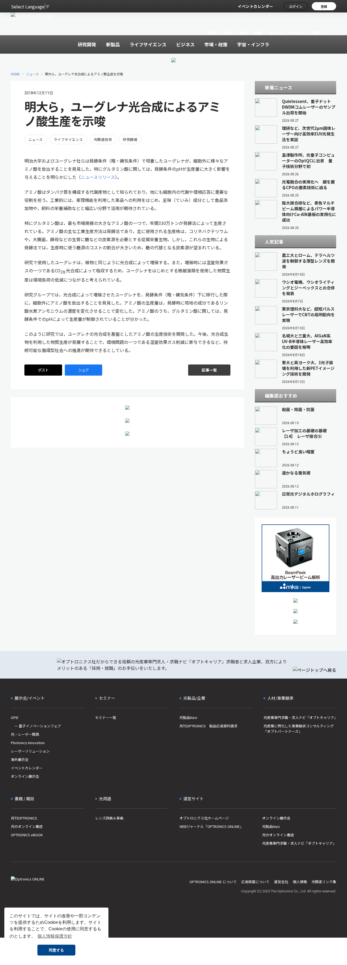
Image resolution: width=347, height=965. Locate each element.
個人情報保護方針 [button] (54, 936)
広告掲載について (255, 881)
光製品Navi (188, 717)
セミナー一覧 (105, 717)
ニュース (32, 74)
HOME (15, 74)
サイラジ (297, 33)
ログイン (295, 6)
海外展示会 (19, 759)
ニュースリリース (98, 177)
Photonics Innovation (28, 742)
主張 (228, 33)
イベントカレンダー (255, 6)
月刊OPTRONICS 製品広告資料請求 (208, 725)
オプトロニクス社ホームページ (204, 818)
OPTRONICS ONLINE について (213, 881)
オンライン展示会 (25, 776)
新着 (212, 33)
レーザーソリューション (30, 751)
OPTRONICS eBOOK (27, 834)
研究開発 (130, 139)
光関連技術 (103, 139)
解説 (243, 33)
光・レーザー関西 (25, 734)
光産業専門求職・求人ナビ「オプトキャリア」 (300, 717)
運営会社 (281, 881)
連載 (317, 33)
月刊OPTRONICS (24, 818)
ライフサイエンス (68, 139)
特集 (258, 33)
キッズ (275, 33)
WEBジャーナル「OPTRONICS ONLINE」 (211, 826)
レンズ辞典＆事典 (109, 818)
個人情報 (300, 881)
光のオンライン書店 (27, 826)
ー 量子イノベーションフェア (36, 725)
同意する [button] (56, 950)
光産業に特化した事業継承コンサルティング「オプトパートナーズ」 (299, 728)
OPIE (14, 717)
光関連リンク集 (323, 881)
